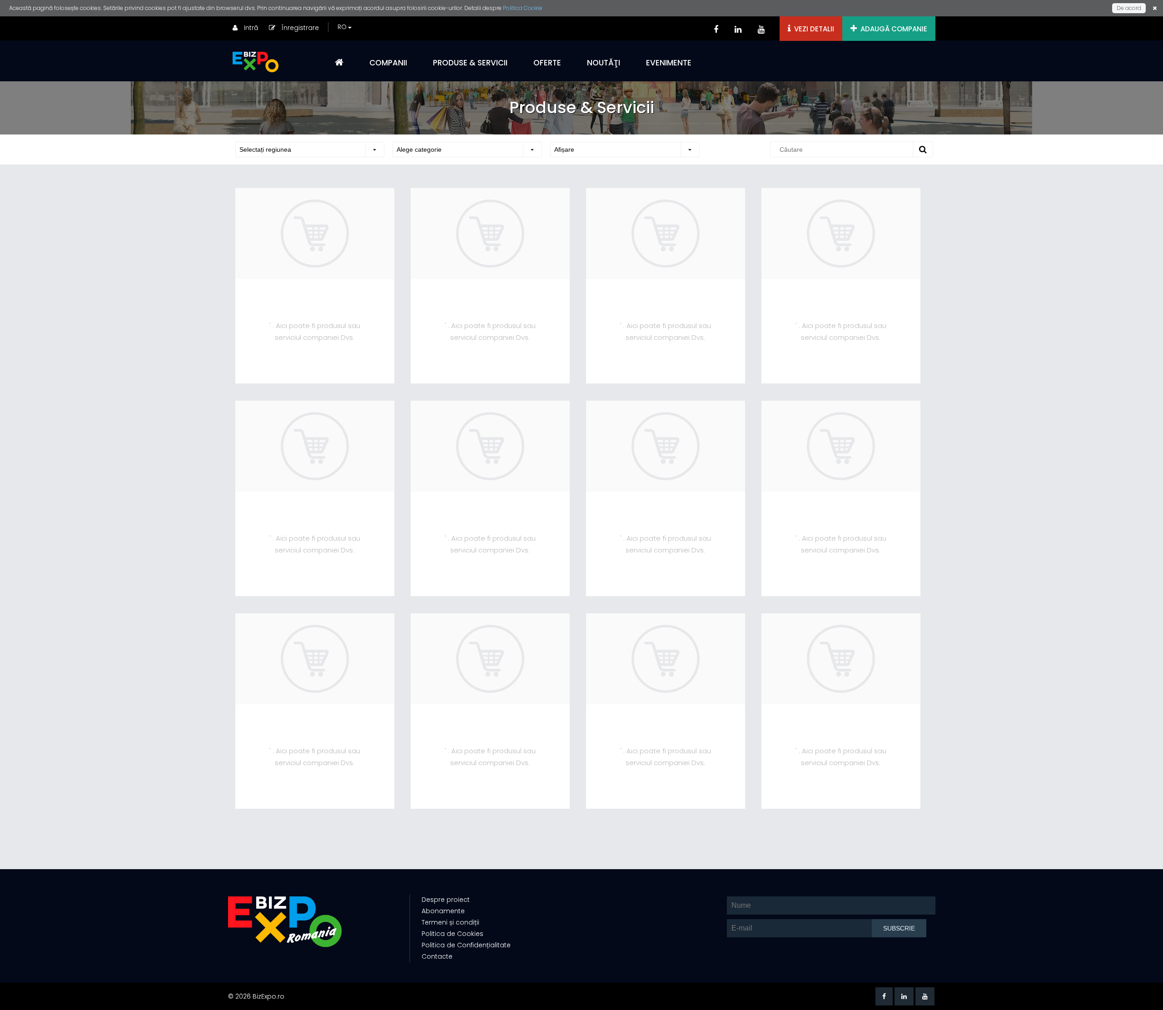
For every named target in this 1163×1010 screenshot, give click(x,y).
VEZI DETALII (812, 29)
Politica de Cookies (452, 933)
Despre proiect (446, 899)
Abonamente (443, 910)
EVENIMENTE (668, 62)
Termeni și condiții (450, 922)
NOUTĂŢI (603, 62)
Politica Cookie (522, 8)
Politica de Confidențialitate (466, 945)
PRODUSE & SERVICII (470, 62)
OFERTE (547, 62)
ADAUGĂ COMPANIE (892, 29)
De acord (1129, 8)
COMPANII (388, 62)
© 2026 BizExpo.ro (256, 996)
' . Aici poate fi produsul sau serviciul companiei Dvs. (314, 331)
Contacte (437, 956)
